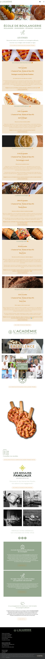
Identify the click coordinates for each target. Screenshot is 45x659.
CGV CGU (3, 652)
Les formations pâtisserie (6, 635)
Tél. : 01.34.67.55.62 (5, 645)
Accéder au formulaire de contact (8, 646)
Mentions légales (5, 650)
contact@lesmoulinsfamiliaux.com (8, 644)
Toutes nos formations (6, 633)
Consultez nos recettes (6, 639)
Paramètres (8, 657)
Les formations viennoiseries (7, 637)
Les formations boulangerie (7, 634)
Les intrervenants (5, 638)
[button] (22, 565)
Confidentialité (4, 651)
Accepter (39, 655)
